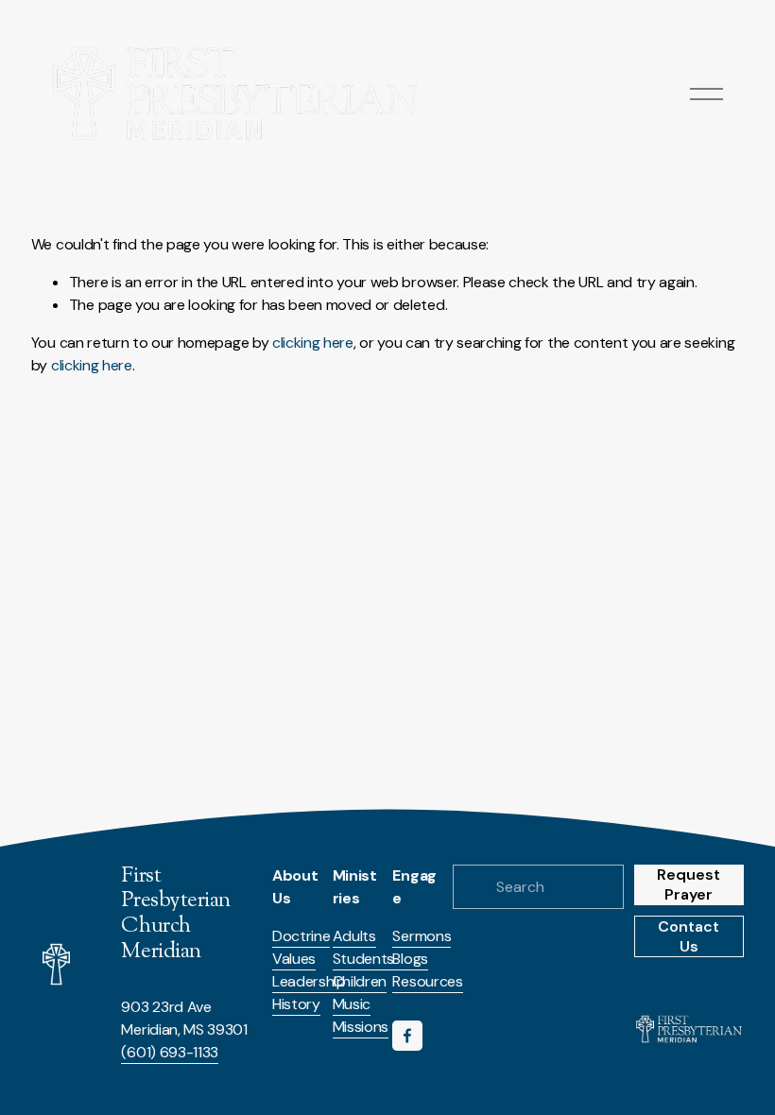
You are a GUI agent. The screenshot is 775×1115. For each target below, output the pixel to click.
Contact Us (688, 936)
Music (351, 1004)
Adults (354, 936)
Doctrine (301, 936)
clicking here (312, 342)
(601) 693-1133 (169, 1052)
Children (360, 981)
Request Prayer (688, 884)
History (296, 1004)
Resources (427, 981)
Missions (360, 1027)
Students (363, 959)
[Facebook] (407, 1036)
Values (294, 959)
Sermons (421, 936)
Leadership (309, 981)
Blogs (409, 959)
